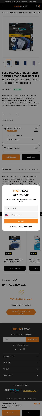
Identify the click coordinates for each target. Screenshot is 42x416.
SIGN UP (21, 221)
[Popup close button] (36, 188)
